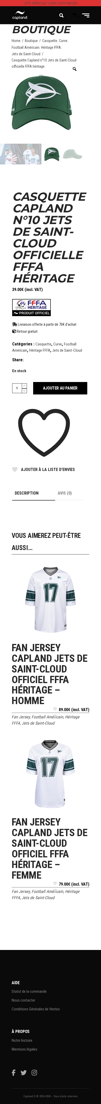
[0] (74, 15)
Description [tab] (27, 493)
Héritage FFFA (51, 47)
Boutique (31, 41)
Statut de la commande (29, 991)
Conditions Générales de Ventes (36, 1009)
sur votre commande (50, 3)
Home (16, 41)
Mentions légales (24, 1049)
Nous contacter (23, 1000)
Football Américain (25, 47)
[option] (41, 102)
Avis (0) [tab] (65, 493)
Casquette (49, 41)
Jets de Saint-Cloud (26, 54)
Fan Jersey (21, 716)
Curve (63, 41)
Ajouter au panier (60, 388)
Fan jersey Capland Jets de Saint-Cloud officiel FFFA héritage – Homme (50, 674)
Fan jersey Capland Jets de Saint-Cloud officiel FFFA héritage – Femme (50, 848)
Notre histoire (22, 1040)
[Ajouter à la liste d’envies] (55, 714)
